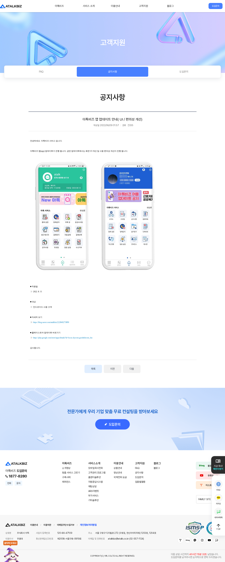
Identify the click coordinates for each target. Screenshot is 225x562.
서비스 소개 (89, 6)
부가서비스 (93, 495)
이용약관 (47, 525)
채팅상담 (92, 486)
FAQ (41, 71)
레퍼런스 (66, 481)
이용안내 (115, 6)
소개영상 (66, 468)
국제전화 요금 (120, 477)
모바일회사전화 (95, 468)
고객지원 (143, 6)
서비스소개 (94, 463)
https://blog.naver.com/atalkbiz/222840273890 (51, 322)
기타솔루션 (93, 500)
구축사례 (66, 477)
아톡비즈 (59, 6)
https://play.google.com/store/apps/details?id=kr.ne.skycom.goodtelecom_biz (62, 338)
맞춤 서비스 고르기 (71, 472)
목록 (93, 368)
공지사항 (112, 71)
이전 (112, 368)
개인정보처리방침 (88, 524)
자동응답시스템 (95, 481)
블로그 (170, 6)
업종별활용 (140, 481)
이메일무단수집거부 (65, 525)
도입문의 (215, 6)
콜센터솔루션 (94, 477)
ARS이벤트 (93, 491)
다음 (132, 368)
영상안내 (118, 472)
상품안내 (118, 468)
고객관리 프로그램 (97, 472)
